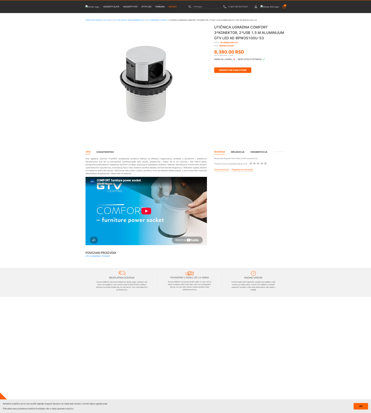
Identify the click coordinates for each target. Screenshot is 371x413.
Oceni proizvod (221, 169)
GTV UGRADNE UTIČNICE (156, 20)
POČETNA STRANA (93, 20)
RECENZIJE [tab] (219, 152)
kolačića (69, 408)
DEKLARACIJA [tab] (237, 152)
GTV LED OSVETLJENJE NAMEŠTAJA (128, 20)
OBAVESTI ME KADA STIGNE (233, 70)
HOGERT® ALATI (111, 6)
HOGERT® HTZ (130, 6)
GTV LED (107, 20)
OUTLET (173, 6)
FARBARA (160, 6)
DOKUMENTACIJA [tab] (259, 152)
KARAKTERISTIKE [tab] (105, 152)
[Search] (190, 7)
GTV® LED (146, 6)
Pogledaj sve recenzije (242, 169)
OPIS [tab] (88, 152)
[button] (146, 84)
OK (360, 406)
